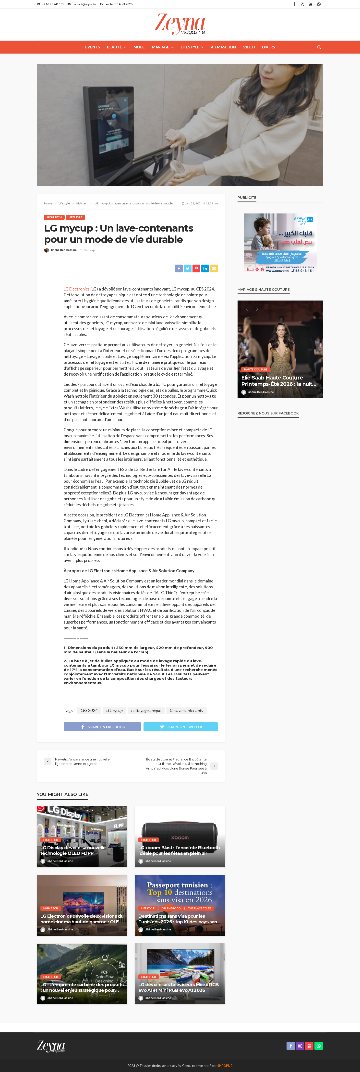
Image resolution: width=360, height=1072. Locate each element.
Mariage (160, 47)
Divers (268, 47)
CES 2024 (89, 710)
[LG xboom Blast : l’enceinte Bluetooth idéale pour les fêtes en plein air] (180, 836)
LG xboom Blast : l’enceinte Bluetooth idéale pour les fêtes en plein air (179, 850)
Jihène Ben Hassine (60, 861)
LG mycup (114, 710)
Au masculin (223, 47)
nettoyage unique (146, 710)
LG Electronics (77, 288)
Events (92, 47)
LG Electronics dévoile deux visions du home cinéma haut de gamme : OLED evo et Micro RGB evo (82, 919)
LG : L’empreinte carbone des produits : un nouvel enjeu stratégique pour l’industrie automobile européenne (81, 988)
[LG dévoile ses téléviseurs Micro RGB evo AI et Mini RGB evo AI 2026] (180, 973)
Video (249, 47)
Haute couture (255, 369)
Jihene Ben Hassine (64, 250)
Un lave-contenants (186, 710)
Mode (139, 47)
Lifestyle (190, 47)
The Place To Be (199, 908)
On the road (171, 908)
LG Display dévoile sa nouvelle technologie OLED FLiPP (73, 850)
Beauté (114, 47)
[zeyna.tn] (51, 1046)
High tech (54, 217)
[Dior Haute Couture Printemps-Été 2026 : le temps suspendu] (280, 349)
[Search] (319, 47)
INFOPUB (225, 1066)
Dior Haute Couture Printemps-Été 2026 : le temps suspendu (280, 381)
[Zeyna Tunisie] (180, 24)
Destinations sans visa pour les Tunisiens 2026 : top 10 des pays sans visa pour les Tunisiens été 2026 (178, 919)
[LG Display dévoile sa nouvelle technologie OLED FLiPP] (82, 836)
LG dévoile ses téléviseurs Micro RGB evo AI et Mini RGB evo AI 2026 (178, 987)
